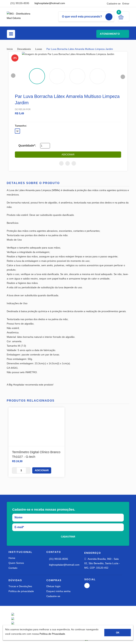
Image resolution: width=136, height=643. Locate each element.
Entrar (125, 3)
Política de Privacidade (52, 633)
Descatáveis (24, 49)
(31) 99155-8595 (19, 3)
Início (10, 49)
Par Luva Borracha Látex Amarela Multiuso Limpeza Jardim (79, 49)
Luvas (39, 49)
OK (117, 632)
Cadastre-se (114, 3)
